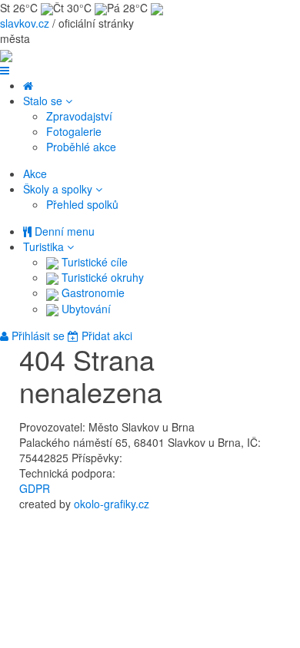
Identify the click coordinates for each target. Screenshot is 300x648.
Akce (35, 173)
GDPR (34, 488)
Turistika (45, 246)
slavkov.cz (24, 23)
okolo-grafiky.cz (111, 503)
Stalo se (44, 100)
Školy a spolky (59, 189)
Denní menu (63, 231)
